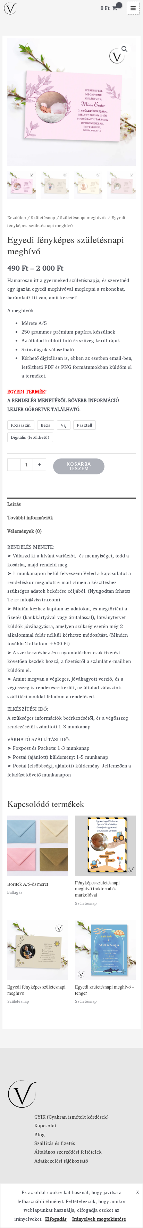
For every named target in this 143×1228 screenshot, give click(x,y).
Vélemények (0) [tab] (24, 531)
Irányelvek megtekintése (99, 1219)
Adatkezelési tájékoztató (61, 1161)
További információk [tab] (30, 517)
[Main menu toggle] (133, 8)
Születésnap (43, 217)
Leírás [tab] (14, 504)
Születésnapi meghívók (83, 217)
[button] (124, 49)
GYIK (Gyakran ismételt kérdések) (71, 1117)
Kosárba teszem (79, 466)
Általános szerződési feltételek (68, 1152)
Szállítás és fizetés (54, 1143)
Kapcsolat (45, 1125)
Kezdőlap (16, 217)
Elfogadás (56, 1219)
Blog (39, 1134)
